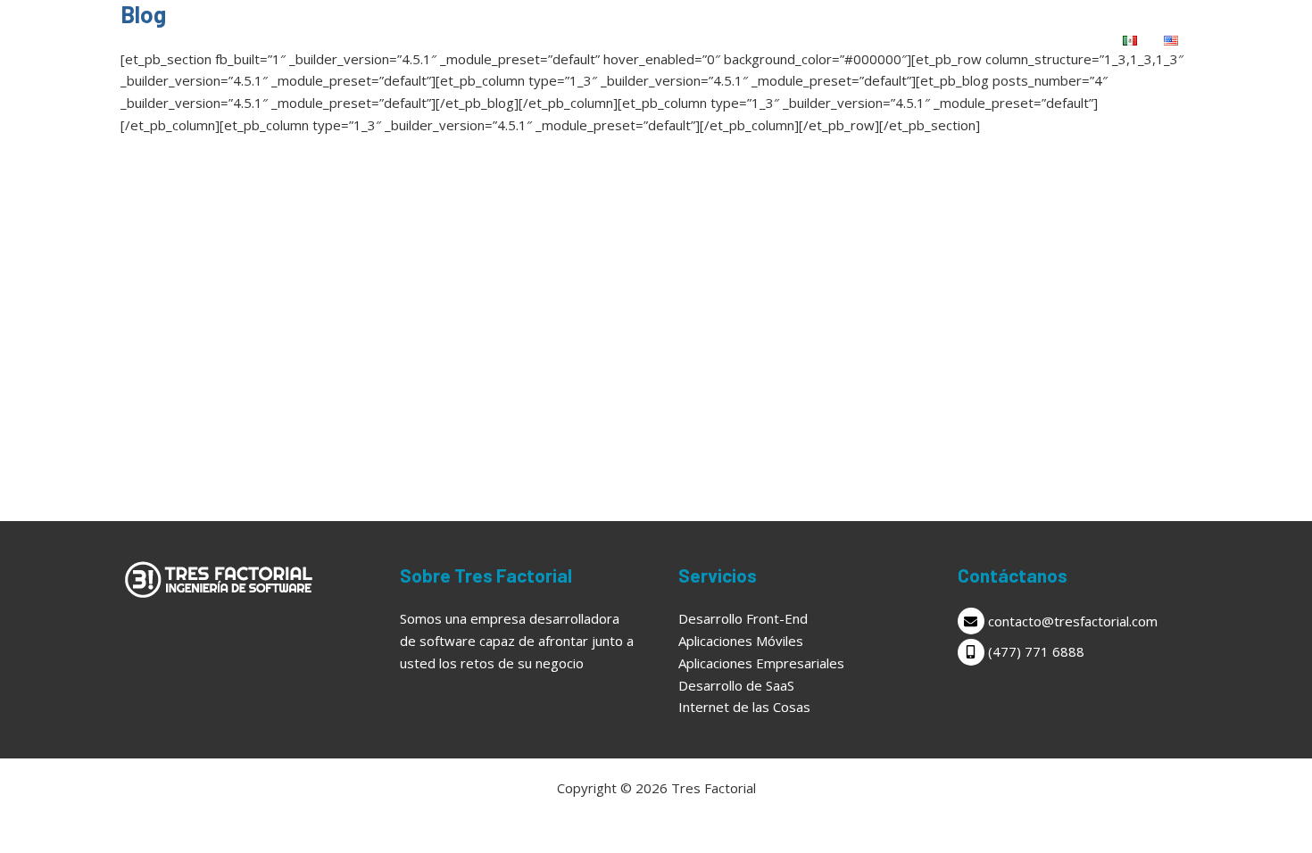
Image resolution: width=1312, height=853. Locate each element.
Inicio (868, 40)
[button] (990, 40)
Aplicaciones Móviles (740, 641)
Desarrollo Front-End (743, 618)
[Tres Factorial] (187, 38)
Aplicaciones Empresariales (761, 663)
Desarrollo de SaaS (736, 685)
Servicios (948, 40)
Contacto (1061, 40)
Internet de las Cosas (744, 707)
